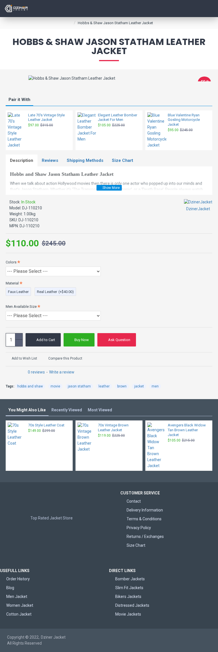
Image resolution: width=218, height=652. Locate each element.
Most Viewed (100, 410)
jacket (139, 386)
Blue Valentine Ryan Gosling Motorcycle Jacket (184, 120)
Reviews (50, 160)
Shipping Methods (85, 160)
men (155, 386)
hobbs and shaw (30, 386)
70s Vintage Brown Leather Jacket (113, 427)
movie (55, 386)
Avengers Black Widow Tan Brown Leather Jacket (187, 430)
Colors (11, 262)
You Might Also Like (27, 410)
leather (104, 386)
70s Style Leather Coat (46, 425)
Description (21, 160)
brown (122, 386)
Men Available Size (21, 306)
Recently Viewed (66, 410)
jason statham (79, 386)
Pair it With (19, 99)
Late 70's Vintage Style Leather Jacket (46, 117)
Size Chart (122, 160)
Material (12, 283)
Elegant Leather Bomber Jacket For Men (117, 117)
